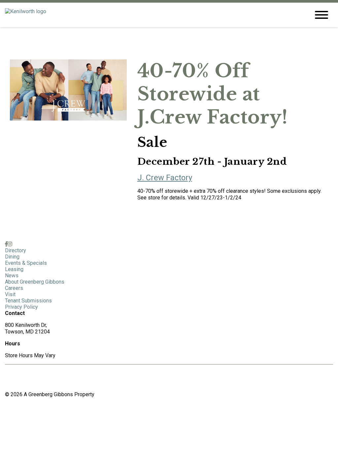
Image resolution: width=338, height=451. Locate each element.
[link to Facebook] (6, 244)
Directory (15, 250)
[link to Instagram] (10, 244)
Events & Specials (26, 263)
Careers (14, 288)
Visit (10, 294)
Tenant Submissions (28, 300)
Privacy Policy (21, 307)
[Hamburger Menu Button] (321, 15)
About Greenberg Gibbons (34, 282)
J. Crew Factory (164, 177)
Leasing (14, 269)
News (11, 275)
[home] (152, 14)
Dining (12, 257)
